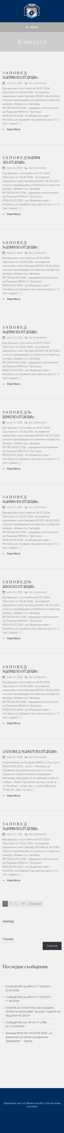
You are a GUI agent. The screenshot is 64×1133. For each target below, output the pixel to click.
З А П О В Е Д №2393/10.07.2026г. (20, 245)
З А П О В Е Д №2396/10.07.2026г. (20, 75)
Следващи (35, 903)
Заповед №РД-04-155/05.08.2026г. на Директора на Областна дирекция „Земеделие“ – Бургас (28, 1037)
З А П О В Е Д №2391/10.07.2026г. (20, 329)
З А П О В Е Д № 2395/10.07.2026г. (18, 414)
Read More (13, 129)
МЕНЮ (33, 27)
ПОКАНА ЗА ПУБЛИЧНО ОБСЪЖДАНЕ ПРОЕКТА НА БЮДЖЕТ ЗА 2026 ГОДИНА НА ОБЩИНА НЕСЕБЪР (33, 1011)
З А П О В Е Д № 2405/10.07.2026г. (18, 584)
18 (22, 903)
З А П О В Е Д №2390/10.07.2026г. (20, 499)
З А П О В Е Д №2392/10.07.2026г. (20, 669)
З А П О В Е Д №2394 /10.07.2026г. (21, 160)
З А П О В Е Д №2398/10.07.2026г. (20, 826)
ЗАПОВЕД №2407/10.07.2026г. (30, 751)
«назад (8, 921)
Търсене (7, 939)
